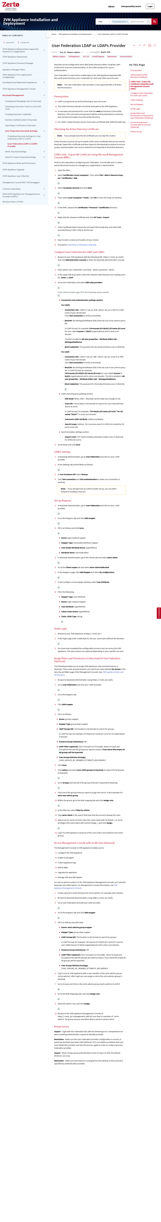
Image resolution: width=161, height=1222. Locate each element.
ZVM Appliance (74, 56)
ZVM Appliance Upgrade (13, 169)
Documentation (126, 56)
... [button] (94, 34)
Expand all (10, 42)
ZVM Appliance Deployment (15, 56)
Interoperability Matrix (131, 6)
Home (54, 34)
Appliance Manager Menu (14, 69)
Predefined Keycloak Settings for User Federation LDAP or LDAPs (24, 137)
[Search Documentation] (154, 21)
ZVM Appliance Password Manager (18, 63)
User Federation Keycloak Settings (21, 131)
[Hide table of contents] (48, 35)
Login (150, 6)
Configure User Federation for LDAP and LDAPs (141, 94)
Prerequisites (136, 70)
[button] (127, 22)
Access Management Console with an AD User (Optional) (140, 124)
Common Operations (12, 189)
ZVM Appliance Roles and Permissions (19, 163)
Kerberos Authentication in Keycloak (21, 120)
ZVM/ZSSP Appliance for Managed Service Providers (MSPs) (21, 195)
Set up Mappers (137, 104)
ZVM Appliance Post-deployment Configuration (17, 75)
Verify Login (135, 108)
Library (111, 6)
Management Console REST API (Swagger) (21, 182)
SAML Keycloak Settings (15, 151)
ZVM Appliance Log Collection (16, 176)
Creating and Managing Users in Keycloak (23, 101)
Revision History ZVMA (13, 201)
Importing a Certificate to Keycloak (20, 125)
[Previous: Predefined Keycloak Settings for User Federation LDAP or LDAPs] (134, 45)
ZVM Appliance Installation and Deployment (75, 34)
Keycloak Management (13, 95)
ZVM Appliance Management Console (19, 89)
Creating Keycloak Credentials (18, 114)
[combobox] (71, 52)
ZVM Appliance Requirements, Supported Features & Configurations (20, 50)
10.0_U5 (86, 56)
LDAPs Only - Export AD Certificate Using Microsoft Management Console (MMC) (141, 85)
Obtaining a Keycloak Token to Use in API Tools (23, 107)
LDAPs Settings (136, 100)
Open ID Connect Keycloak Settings (20, 157)
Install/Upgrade (98, 56)
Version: (55, 52)
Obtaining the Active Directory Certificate (138, 75)
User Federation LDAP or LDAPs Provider (23, 144)
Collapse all (24, 42)
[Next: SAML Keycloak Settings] (139, 45)
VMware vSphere (59, 56)
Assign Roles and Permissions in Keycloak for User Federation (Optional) (142, 115)
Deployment (112, 56)
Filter (100, 21)
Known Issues (136, 131)
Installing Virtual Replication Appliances (20, 82)
